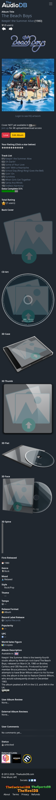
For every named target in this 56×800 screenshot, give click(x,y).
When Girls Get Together (18, 179)
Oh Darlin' (10, 161)
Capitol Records (12, 620)
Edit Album (17, 135)
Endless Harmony (14, 185)
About (7, 794)
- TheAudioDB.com (24, 774)
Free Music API (9, 777)
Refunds (35, 794)
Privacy (25, 794)
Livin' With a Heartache (17, 167)
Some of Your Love (14, 164)
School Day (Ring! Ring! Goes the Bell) (24, 170)
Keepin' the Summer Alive (18, 21)
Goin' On (9, 173)
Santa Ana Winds (14, 182)
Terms (16, 794)
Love (5, 135)
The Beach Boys (17, 15)
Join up (5, 128)
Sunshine (10, 176)
